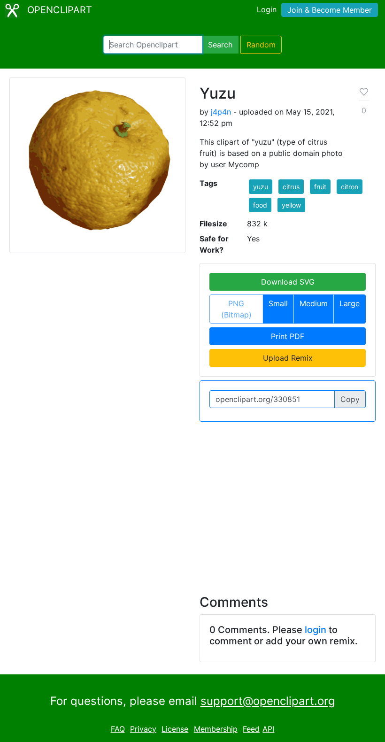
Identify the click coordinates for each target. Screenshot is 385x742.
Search (220, 44)
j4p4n (221, 111)
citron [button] (349, 187)
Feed (251, 729)
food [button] (260, 205)
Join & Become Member (329, 10)
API (268, 729)
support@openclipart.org (267, 701)
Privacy (143, 729)
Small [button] (278, 303)
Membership (216, 729)
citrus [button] (291, 187)
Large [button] (349, 303)
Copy (350, 399)
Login (267, 9)
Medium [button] (314, 303)
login (315, 629)
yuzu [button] (260, 187)
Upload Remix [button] (288, 358)
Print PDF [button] (287, 336)
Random (261, 44)
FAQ (118, 729)
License (175, 729)
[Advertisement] (192, 502)
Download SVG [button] (288, 281)
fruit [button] (320, 187)
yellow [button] (291, 205)
